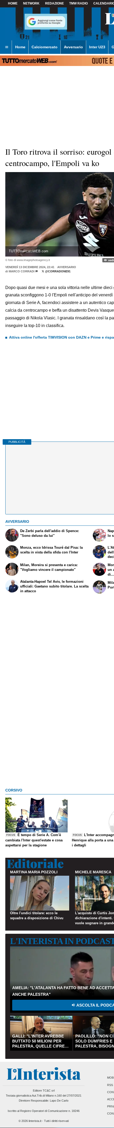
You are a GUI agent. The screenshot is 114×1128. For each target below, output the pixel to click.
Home (12, 3)
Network (31, 3)
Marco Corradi (21, 271)
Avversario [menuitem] (73, 47)
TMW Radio (78, 3)
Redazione (54, 3)
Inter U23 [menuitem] (97, 47)
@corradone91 (57, 271)
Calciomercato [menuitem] (45, 47)
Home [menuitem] (20, 47)
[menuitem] (7, 47)
